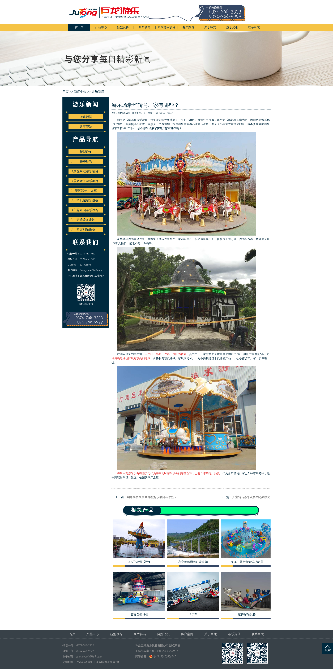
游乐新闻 (98, 91)
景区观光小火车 (86, 190)
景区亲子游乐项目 (85, 181)
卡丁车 (193, 614)
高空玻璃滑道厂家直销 (193, 562)
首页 (72, 634)
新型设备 (123, 27)
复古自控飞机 (139, 614)
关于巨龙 (210, 27)
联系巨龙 (254, 27)
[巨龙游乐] (159, 12)
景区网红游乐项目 (85, 171)
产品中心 (101, 27)
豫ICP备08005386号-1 (165, 651)
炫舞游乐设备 (247, 614)
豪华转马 (145, 27)
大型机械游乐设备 (85, 200)
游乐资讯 (232, 27)
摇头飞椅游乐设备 (139, 562)
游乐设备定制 (85, 220)
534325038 (85, 264)
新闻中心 (80, 91)
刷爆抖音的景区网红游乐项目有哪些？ (152, 497)
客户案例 (188, 27)
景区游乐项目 (166, 27)
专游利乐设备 (85, 229)
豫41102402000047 (164, 656)
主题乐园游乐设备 (85, 210)
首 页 (79, 27)
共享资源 (86, 126)
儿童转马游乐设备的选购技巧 (251, 497)
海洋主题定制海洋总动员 (247, 562)
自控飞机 (163, 634)
